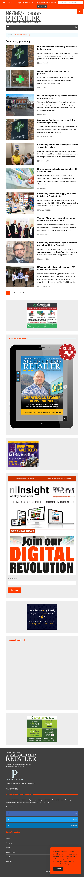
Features (9, 843)
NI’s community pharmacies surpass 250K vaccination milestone (56, 268)
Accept (58, 869)
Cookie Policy (64, 864)
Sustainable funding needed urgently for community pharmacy (56, 121)
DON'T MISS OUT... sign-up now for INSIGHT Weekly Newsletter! (29, 2)
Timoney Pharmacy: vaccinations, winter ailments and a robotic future (56, 219)
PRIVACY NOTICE (12, 789)
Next (22, 293)
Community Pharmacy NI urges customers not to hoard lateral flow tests (57, 243)
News (8, 838)
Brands (8, 848)
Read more (9, 807)
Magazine (9, 861)
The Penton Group (17, 767)
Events (8, 857)
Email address (13, 579)
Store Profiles (10, 852)
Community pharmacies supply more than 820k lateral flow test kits (56, 194)
